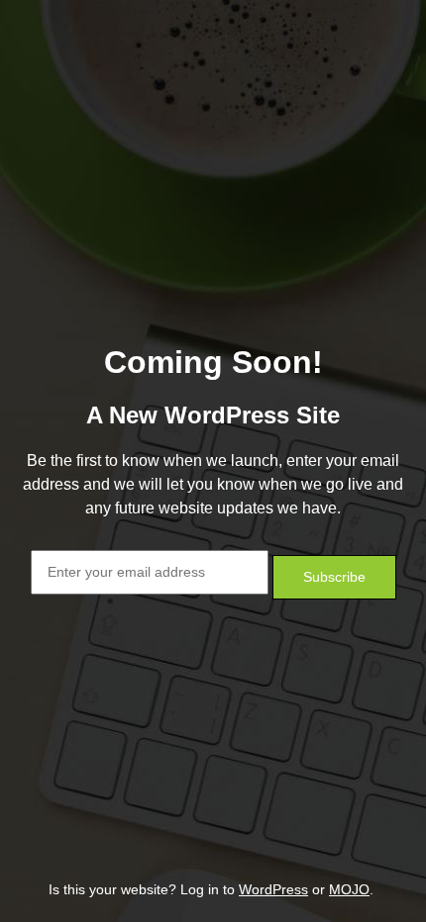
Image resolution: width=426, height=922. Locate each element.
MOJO (349, 889)
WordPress (273, 889)
